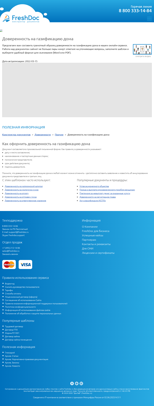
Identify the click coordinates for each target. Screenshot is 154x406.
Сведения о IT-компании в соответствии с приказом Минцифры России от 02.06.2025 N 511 (77, 397)
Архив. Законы (12, 362)
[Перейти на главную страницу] (20, 18)
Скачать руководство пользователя (22, 286)
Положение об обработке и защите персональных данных (33, 313)
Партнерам (89, 239)
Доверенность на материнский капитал (24, 186)
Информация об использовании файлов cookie (27, 310)
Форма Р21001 (12, 332)
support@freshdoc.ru (19, 231)
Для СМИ (87, 248)
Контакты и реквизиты (96, 244)
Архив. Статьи (11, 355)
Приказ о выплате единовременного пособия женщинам (107, 189)
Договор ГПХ (11, 329)
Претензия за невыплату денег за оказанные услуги (105, 193)
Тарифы (9, 290)
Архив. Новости (12, 365)
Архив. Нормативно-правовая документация (26, 359)
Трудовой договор (14, 326)
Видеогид (9, 283)
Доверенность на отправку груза (21, 196)
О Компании (90, 226)
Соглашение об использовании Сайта (23, 300)
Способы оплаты (13, 293)
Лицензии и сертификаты (98, 252)
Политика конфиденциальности (20, 306)
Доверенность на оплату (17, 193)
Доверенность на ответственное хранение (25, 200)
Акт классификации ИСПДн (93, 200)
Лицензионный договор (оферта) (21, 296)
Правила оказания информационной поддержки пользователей (36, 303)
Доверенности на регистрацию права (98, 196)
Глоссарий (10, 352)
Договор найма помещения (18, 339)
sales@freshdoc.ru (10, 250)
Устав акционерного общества (94, 186)
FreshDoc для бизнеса (95, 231)
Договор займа (12, 336)
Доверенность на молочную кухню (21, 189)
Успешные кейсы (92, 235)
